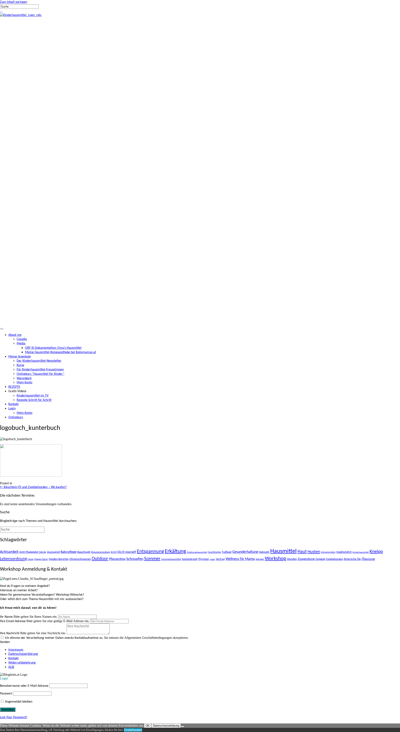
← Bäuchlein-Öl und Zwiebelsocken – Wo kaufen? (33, 487)
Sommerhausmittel (171, 559)
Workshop (275, 558)
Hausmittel (283, 551)
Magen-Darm (41, 559)
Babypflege (68, 552)
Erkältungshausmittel (197, 552)
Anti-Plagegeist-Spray (32, 552)
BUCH (114, 552)
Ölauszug (368, 559)
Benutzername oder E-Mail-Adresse (24, 686)
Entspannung (150, 551)
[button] (0, 11)
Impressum (15, 650)
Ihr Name (6, 617)
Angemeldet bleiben (18, 701)
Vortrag (220, 559)
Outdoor (100, 558)
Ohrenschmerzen (80, 559)
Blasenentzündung (100, 552)
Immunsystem (328, 552)
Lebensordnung (13, 559)
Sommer (152, 558)
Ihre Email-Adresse (13, 621)
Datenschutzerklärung (23, 654)
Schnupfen (134, 559)
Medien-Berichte (59, 559)
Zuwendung (306, 559)
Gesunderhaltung (245, 552)
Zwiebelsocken (334, 559)
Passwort (6, 693)
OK (148, 725)
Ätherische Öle (352, 559)
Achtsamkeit (9, 552)
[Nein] (182, 726)
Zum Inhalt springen (13, 2)
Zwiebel (320, 559)
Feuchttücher (214, 552)
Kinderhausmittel (360, 552)
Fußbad (226, 552)
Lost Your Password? (13, 717)
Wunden (292, 559)
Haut (302, 552)
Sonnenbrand (189, 559)
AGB (11, 667)
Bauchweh (83, 552)
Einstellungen (133, 730)
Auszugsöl (53, 552)
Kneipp (376, 551)
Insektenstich (344, 552)
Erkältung (175, 551)
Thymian (203, 559)
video (212, 559)
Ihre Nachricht (9, 633)
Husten (314, 552)
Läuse (31, 559)
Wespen (260, 559)
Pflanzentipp (117, 559)
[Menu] (1, 328)
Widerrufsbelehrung (22, 662)
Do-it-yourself (127, 552)
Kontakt (13, 658)
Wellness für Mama (240, 559)
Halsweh (264, 552)
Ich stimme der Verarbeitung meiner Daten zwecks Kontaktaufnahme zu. (54, 638)
